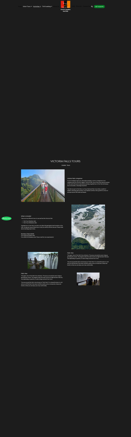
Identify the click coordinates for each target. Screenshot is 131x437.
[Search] (92, 6)
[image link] (65, 4)
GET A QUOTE (99, 6)
